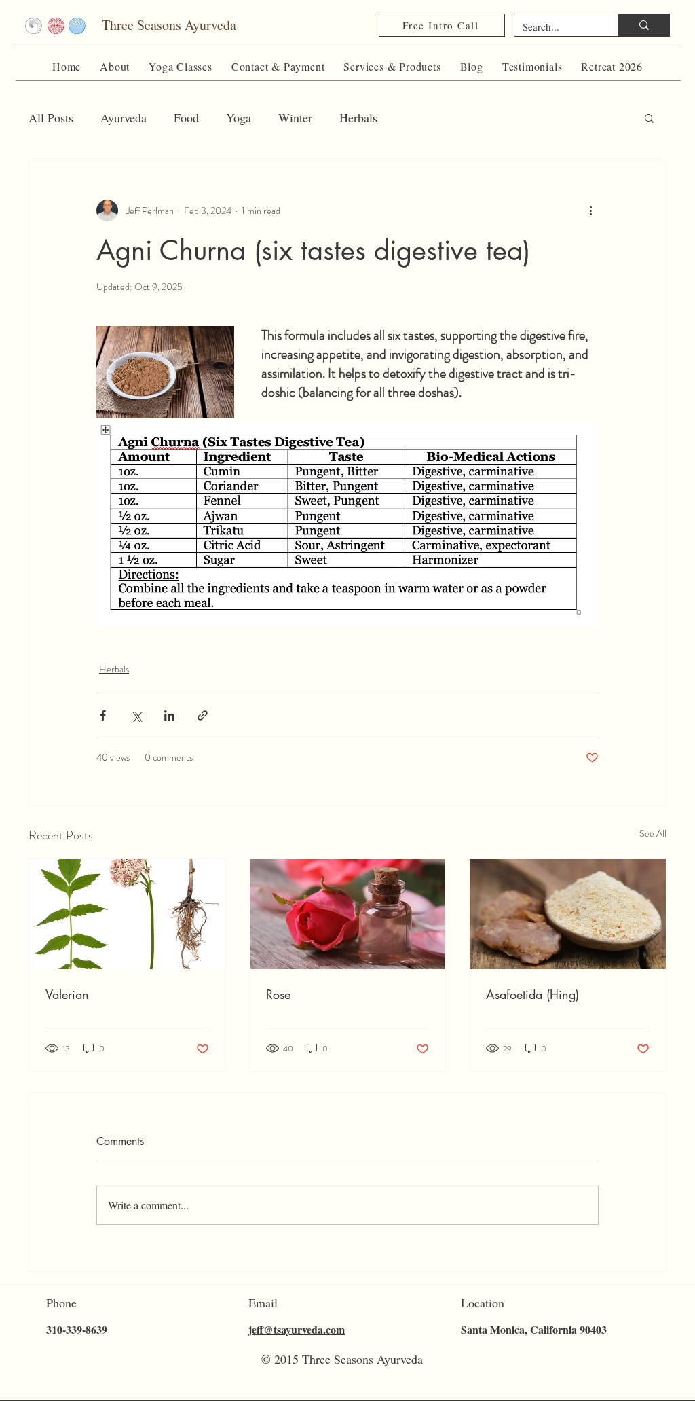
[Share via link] (202, 715)
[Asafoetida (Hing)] (568, 914)
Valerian (67, 994)
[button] (114, 66)
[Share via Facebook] (102, 715)
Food (186, 117)
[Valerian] (127, 914)
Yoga (238, 117)
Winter (295, 117)
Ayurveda (123, 117)
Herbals (358, 117)
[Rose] (348, 914)
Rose (278, 994)
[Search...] (643, 25)
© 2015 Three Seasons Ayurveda (342, 1359)
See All (652, 833)
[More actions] (590, 210)
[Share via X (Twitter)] (136, 715)
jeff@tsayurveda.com (296, 1329)
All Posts (51, 117)
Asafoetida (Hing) (532, 994)
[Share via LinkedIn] (169, 715)
